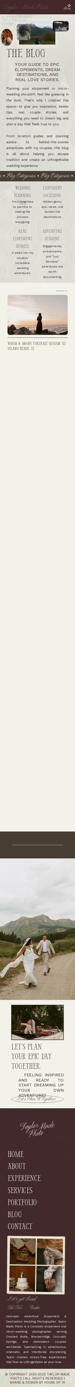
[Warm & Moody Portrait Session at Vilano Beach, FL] (38, 315)
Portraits (62, 291)
